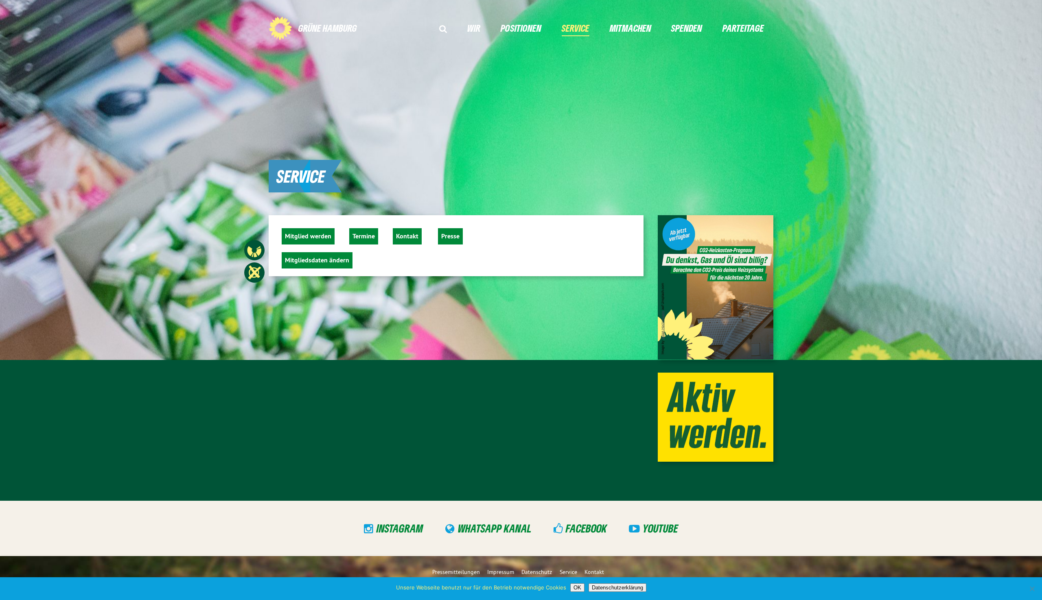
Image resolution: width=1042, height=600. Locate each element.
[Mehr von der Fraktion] (274, 250)
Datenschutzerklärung (617, 588)
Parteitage (743, 28)
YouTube (660, 528)
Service (575, 28)
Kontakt (407, 236)
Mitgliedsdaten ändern (317, 260)
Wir (473, 28)
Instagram (400, 528)
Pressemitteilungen (456, 572)
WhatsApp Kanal (495, 528)
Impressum (500, 572)
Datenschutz (536, 572)
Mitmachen (630, 28)
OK (577, 588)
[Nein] (1032, 589)
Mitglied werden (308, 236)
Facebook (586, 528)
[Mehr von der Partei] (274, 272)
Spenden (686, 28)
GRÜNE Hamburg (327, 28)
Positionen (521, 28)
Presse (450, 236)
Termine (363, 236)
